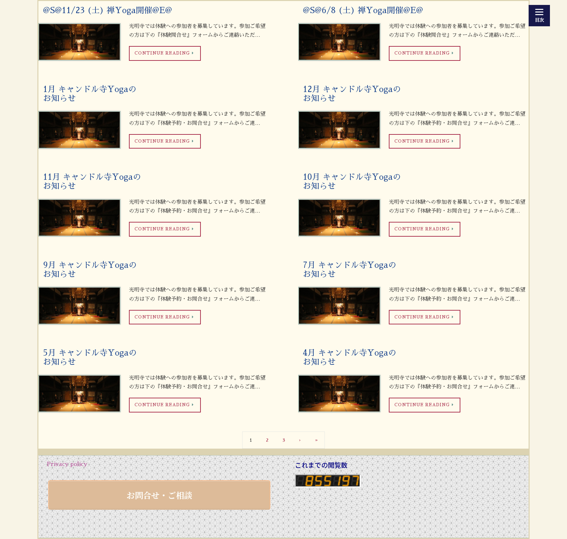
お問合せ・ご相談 (159, 495)
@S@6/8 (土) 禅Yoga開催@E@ (363, 10)
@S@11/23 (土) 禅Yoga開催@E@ (107, 10)
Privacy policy (67, 464)
